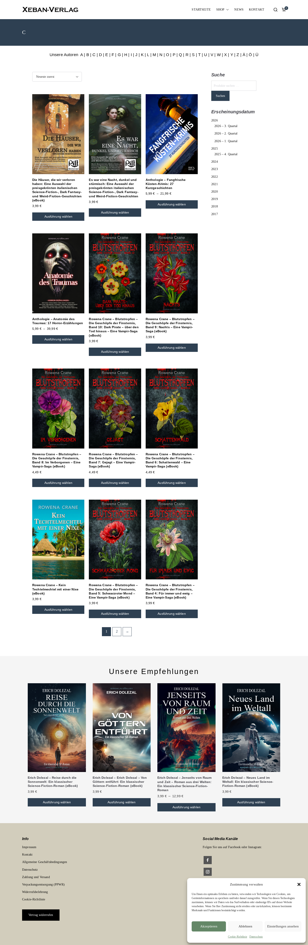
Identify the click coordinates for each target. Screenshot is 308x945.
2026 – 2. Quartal (225, 133)
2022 (214, 176)
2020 (214, 191)
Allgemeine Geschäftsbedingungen (44, 862)
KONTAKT (256, 9)
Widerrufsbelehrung (35, 892)
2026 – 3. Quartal (225, 126)
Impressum (29, 847)
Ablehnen (245, 926)
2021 (214, 184)
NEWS (239, 9)
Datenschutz (256, 936)
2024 (214, 161)
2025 (214, 148)
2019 (214, 199)
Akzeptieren (208, 926)
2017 (214, 214)
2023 (214, 169)
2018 (214, 206)
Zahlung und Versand (36, 877)
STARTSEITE (201, 9)
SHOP (220, 9)
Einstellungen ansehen (283, 926)
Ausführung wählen (58, 216)
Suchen (220, 96)
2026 (214, 120)
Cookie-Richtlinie (237, 936)
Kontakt (27, 854)
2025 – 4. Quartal (225, 154)
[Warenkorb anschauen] (283, 9)
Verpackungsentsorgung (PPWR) (43, 884)
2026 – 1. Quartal (225, 141)
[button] (299, 884)
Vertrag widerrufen (40, 915)
